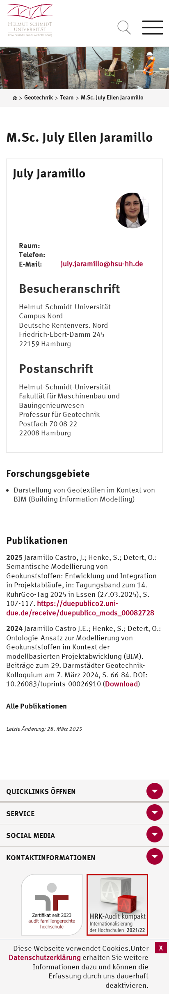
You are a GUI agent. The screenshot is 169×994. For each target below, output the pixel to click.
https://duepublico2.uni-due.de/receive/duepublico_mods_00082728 (80, 608)
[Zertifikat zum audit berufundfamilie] (51, 904)
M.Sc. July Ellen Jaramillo (79, 137)
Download (121, 683)
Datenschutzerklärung (45, 957)
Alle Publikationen (36, 705)
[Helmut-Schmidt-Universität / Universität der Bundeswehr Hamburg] (26, 18)
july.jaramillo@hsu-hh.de (102, 263)
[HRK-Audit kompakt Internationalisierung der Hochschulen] (117, 904)
